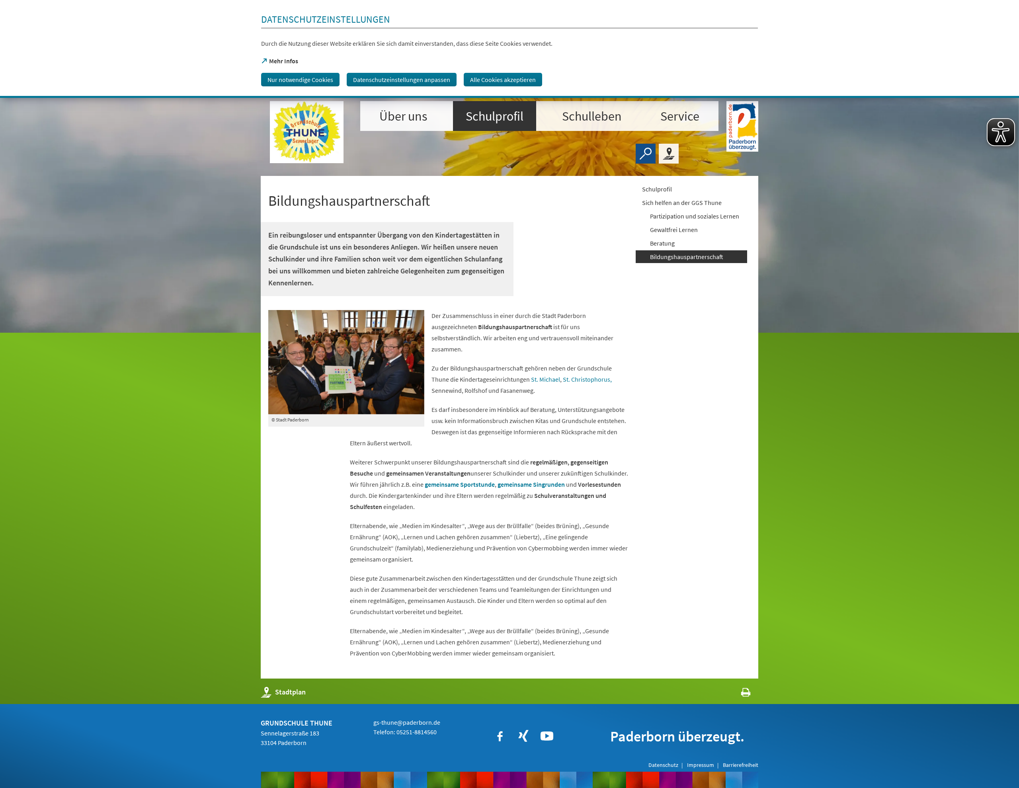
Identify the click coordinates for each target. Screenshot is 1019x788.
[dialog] (509, 49)
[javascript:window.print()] (738, 694)
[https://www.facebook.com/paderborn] (500, 736)
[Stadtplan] (669, 154)
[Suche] (646, 154)
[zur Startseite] (306, 132)
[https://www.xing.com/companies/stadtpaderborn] (523, 736)
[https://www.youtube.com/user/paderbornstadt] (547, 736)
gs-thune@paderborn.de (406, 722)
